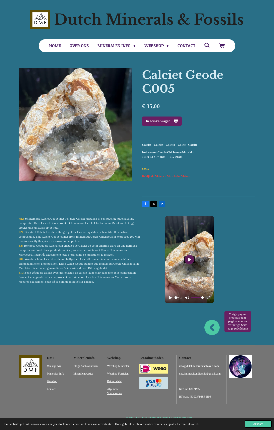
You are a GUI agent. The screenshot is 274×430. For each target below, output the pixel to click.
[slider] (176, 297)
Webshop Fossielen (118, 373)
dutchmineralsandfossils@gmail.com (200, 373)
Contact (51, 389)
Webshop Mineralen (118, 366)
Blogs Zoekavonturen (85, 366)
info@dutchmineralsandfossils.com (199, 366)
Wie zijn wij (54, 366)
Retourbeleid (114, 381)
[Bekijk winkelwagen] (221, 45)
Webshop (52, 381)
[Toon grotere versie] (30, 366)
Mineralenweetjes (83, 373)
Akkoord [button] (258, 423)
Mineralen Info (55, 373)
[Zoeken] (207, 45)
